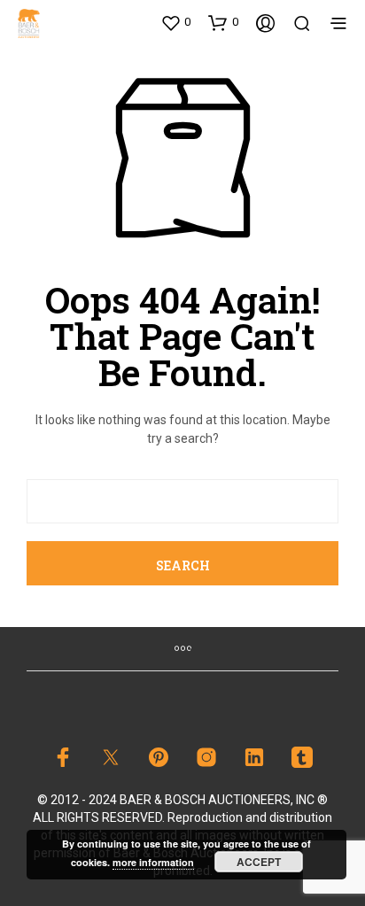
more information (153, 862)
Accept (259, 862)
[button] (175, 22)
